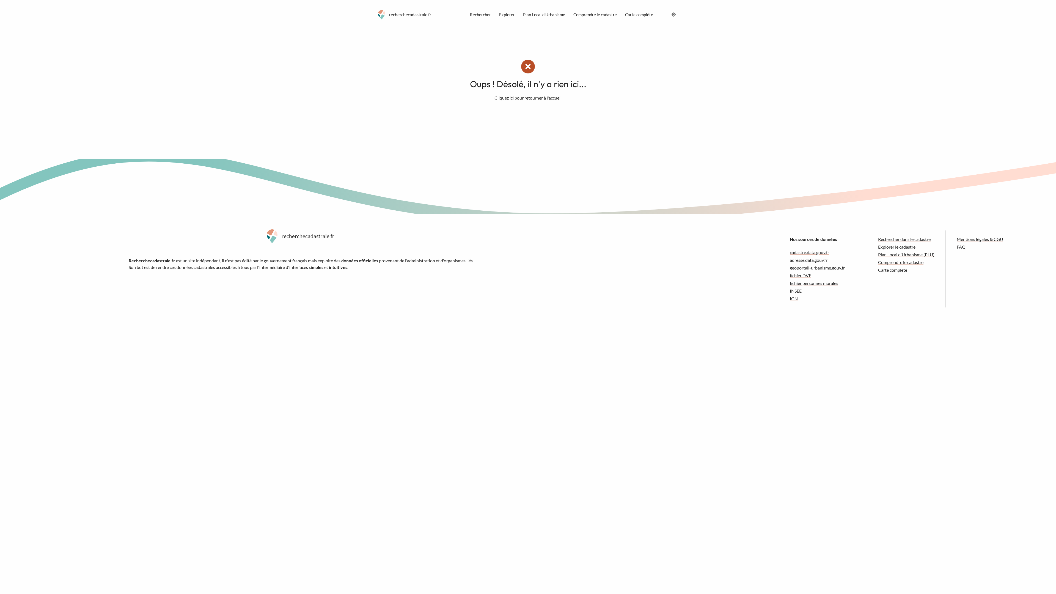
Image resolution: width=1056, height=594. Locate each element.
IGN (794, 298)
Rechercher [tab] (480, 14)
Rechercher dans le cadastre (904, 239)
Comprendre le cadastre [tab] (595, 14)
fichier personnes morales (814, 283)
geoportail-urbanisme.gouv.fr (817, 267)
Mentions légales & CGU (980, 239)
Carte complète (892, 270)
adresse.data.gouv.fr (808, 260)
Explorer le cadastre (896, 246)
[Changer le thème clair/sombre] (673, 14)
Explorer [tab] (507, 14)
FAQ (961, 246)
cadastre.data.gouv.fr (809, 252)
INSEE (796, 290)
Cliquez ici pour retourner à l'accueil (528, 97)
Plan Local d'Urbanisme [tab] (544, 14)
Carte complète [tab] (639, 14)
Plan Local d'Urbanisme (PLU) (906, 254)
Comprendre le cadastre (900, 262)
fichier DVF (800, 275)
